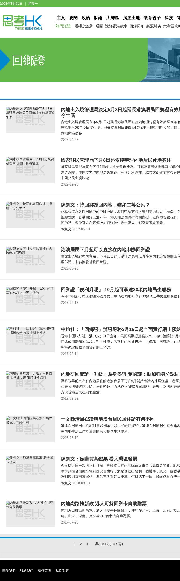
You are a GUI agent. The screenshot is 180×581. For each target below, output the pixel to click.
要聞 (73, 17)
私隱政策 (62, 570)
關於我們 (8, 570)
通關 (99, 26)
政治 (86, 17)
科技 (169, 17)
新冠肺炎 (153, 26)
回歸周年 (136, 26)
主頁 (61, 17)
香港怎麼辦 (84, 26)
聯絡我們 (26, 570)
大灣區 (112, 17)
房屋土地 (131, 17)
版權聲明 (44, 570)
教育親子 (152, 17)
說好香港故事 (116, 26)
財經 (98, 17)
